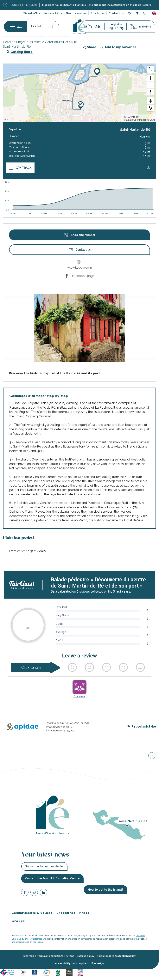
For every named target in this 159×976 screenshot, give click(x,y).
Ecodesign (98, 963)
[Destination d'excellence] (23, 972)
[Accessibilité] (137, 13)
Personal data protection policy (116, 956)
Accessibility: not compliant (72, 963)
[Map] (129, 13)
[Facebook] (25, 893)
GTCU (70, 956)
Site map (28, 956)
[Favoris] (145, 13)
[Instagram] (34, 893)
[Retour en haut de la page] (151, 756)
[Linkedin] (43, 893)
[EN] (154, 13)
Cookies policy (85, 956)
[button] (154, 13)
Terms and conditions (50, 956)
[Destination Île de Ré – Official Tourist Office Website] (79, 26)
